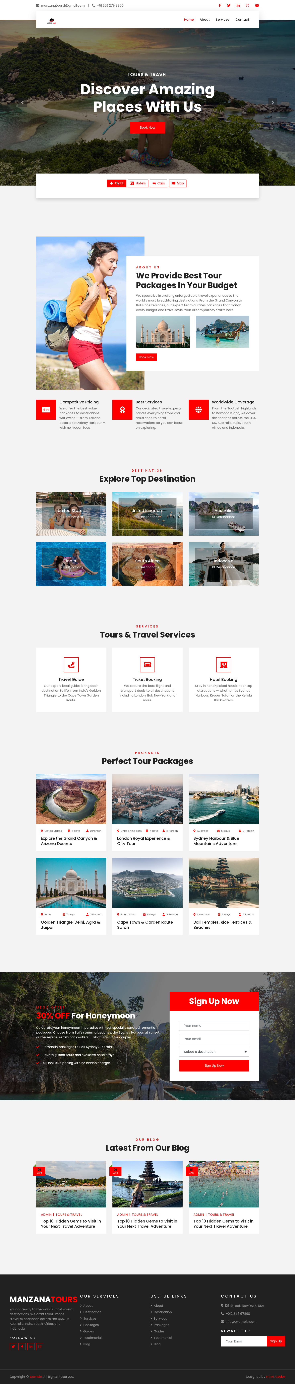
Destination (92, 1312)
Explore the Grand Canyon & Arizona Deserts (69, 841)
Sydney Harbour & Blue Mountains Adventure (216, 841)
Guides (88, 1331)
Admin (46, 1214)
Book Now (147, 127)
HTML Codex (275, 1376)
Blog (86, 1344)
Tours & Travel (69, 1214)
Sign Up (276, 1341)
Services (222, 19)
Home (189, 19)
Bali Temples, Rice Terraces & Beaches (222, 924)
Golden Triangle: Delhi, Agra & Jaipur (70, 924)
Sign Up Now (214, 1065)
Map (180, 183)
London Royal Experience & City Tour (143, 841)
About (205, 19)
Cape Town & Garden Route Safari (145, 924)
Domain (36, 1376)
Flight (119, 183)
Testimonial (92, 1337)
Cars (161, 183)
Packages (91, 1325)
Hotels (141, 183)
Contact (242, 19)
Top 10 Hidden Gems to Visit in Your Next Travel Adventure (71, 1223)
